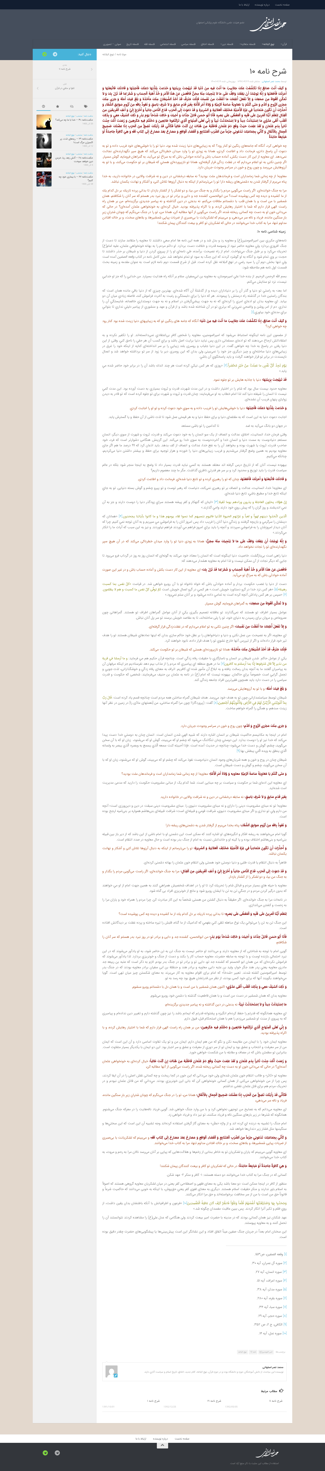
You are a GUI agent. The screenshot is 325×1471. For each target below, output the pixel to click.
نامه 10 (253, 1352)
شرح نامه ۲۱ (214, 1401)
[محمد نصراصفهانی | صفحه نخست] (268, 24)
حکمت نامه (88, 116)
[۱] (252, 312)
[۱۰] (185, 1203)
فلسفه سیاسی (188, 44)
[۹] (238, 751)
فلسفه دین (227, 44)
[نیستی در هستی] (44, 54)
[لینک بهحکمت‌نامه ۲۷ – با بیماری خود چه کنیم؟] (44, 179)
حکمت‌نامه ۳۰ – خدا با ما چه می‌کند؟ (74, 120)
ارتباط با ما (244, 5)
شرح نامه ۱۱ (275, 1401)
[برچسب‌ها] (86, 107)
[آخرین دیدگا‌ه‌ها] (72, 107)
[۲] (225, 365)
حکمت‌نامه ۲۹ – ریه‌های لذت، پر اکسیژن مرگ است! (76, 140)
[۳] (216, 502)
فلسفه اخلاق (207, 44)
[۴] (120, 516)
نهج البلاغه (268, 44)
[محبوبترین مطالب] (58, 107)
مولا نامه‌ (121, 54)
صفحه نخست (282, 5)
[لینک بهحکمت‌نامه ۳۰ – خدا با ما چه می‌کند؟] (44, 122)
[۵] (276, 589)
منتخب (79, 116)
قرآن (284, 44)
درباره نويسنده (262, 5)
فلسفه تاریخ (132, 44)
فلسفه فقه (149, 44)
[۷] (222, 663)
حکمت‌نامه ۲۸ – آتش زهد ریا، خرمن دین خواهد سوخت (74, 159)
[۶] (285, 594)
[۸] (215, 702)
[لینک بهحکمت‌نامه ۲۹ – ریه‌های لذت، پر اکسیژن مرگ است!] (44, 141)
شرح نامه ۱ (153, 1401)
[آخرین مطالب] (43, 107)
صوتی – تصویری (112, 44)
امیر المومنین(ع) (266, 1352)
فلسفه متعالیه (248, 44)
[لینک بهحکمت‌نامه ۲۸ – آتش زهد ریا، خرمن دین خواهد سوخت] (44, 160)
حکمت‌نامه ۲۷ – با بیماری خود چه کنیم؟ (76, 178)
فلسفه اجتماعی (168, 44)
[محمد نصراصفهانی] (54, 54)
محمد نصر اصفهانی (271, 81)
